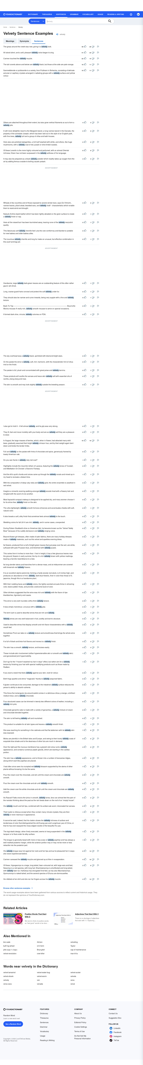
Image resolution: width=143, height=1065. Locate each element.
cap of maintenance (78, 949)
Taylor (72, 946)
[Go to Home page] (12, 14)
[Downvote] (93, 46)
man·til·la (74, 953)
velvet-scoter (75, 972)
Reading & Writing (47, 1040)
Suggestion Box (115, 1018)
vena (72, 980)
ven (38, 980)
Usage (42, 1036)
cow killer (40, 953)
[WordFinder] (138, 14)
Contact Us (113, 1013)
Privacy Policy (80, 1018)
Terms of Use (79, 1031)
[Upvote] (85, 46)
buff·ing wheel (9, 946)
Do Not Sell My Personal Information (82, 1037)
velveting (74, 942)
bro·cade (6, 942)
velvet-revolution (9, 953)
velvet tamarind (9, 972)
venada (40, 984)
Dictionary (44, 1013)
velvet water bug (43, 972)
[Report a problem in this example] (98, 46)
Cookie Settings (80, 1027)
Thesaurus (44, 1018)
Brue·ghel (41, 949)
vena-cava (7, 984)
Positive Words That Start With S (35, 915)
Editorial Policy (80, 1022)
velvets (73, 976)
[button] (131, 14)
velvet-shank (8, 976)
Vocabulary (44, 1031)
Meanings (10, 41)
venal (72, 984)
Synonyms (24, 41)
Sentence (12, 27)
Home (5, 27)
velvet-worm (42, 976)
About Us (78, 1013)
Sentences (35, 21)
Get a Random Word (13, 1024)
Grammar (43, 1027)
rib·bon (39, 942)
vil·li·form (40, 946)
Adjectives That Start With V (87, 914)
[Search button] (110, 21)
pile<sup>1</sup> (10, 949)
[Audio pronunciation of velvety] (57, 34)
